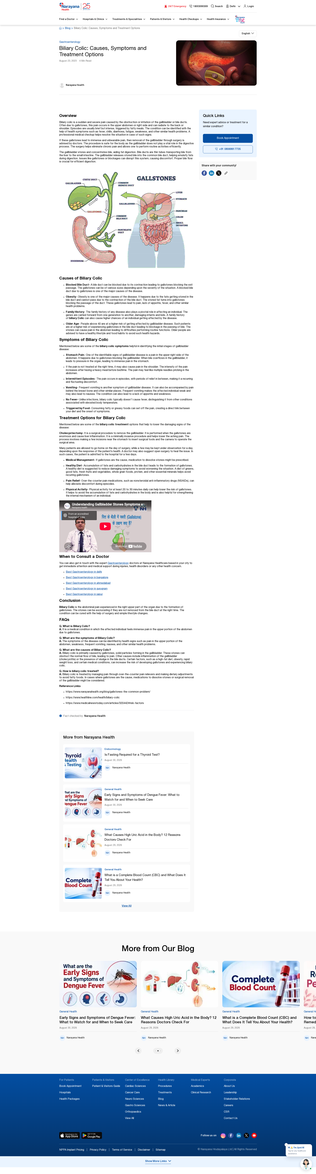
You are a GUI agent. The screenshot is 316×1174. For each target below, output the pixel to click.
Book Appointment (228, 138)
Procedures (165, 1086)
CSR (226, 1112)
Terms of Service (123, 1150)
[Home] (75, 6)
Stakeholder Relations (237, 1099)
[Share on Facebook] (204, 173)
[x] (246, 1137)
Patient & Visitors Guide (106, 1086)
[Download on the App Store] (69, 1135)
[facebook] (231, 1137)
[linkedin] (238, 1137)
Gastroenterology (69, 42)
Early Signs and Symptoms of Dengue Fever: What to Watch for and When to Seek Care (142, 797)
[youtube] (254, 1137)
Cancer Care (132, 1092)
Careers (228, 1105)
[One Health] (240, 19)
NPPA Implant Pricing (73, 1150)
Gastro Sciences (135, 1105)
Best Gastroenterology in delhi (84, 572)
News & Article (166, 1105)
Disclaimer (145, 1150)
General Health (84, 1012)
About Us (229, 1086)
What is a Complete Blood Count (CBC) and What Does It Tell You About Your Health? (145, 878)
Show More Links (156, 1161)
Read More (114, 984)
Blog (67, 28)
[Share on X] (218, 173)
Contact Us (230, 1118)
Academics (197, 1086)
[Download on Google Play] (91, 1135)
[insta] (223, 1136)
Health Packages (69, 1099)
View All (127, 906)
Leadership (230, 1092)
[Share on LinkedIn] (211, 173)
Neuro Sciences (134, 1099)
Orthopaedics (133, 1112)
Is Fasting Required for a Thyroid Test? (132, 754)
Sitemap (161, 1150)
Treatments (165, 1092)
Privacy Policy (99, 1150)
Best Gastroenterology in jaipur (84, 594)
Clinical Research (201, 1092)
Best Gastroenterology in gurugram (86, 589)
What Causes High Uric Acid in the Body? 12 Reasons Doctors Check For (142, 837)
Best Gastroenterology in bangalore (87, 577)
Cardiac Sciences (135, 1086)
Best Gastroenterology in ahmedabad (88, 583)
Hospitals (65, 1092)
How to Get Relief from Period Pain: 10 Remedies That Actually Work (271, 1020)
